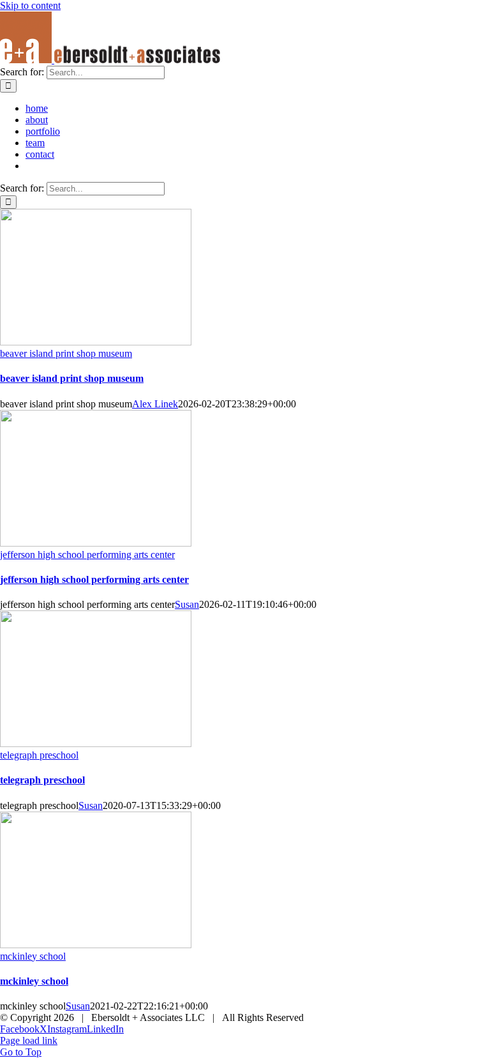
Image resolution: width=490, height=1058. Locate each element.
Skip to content (30, 5)
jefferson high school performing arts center (87, 554)
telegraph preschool (39, 755)
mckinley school (33, 956)
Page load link (28, 1040)
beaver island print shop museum (66, 353)
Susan (187, 604)
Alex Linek (155, 403)
